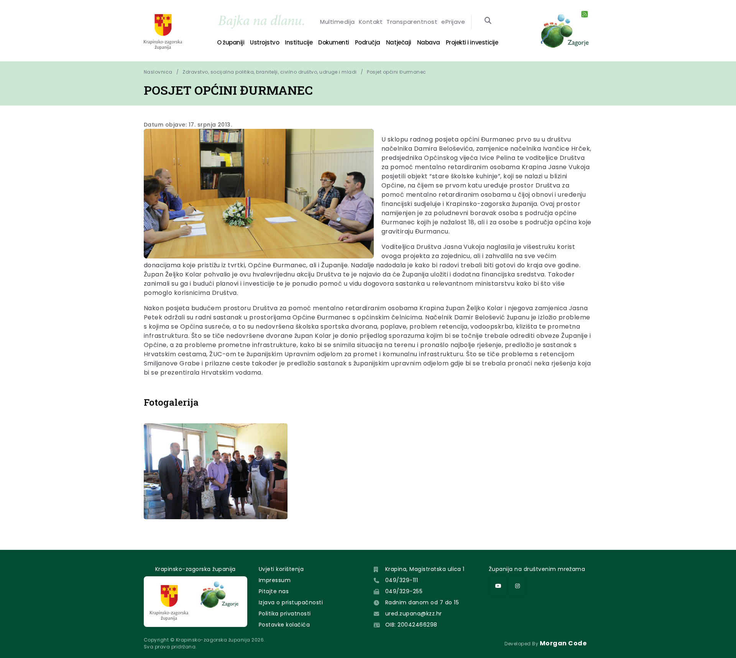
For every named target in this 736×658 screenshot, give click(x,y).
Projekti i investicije (472, 42)
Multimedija (337, 22)
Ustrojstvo (264, 42)
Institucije (298, 42)
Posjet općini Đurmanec (396, 72)
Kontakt (371, 22)
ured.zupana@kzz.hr (413, 613)
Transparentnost (411, 22)
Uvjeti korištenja (281, 569)
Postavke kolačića (284, 624)
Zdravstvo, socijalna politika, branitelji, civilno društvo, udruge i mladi (269, 72)
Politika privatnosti (285, 613)
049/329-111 (401, 580)
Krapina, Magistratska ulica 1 (425, 569)
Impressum (275, 580)
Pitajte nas (274, 591)
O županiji (230, 42)
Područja (367, 42)
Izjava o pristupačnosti (291, 602)
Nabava (428, 42)
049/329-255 (403, 591)
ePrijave (453, 22)
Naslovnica (158, 72)
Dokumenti (333, 42)
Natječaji (398, 42)
